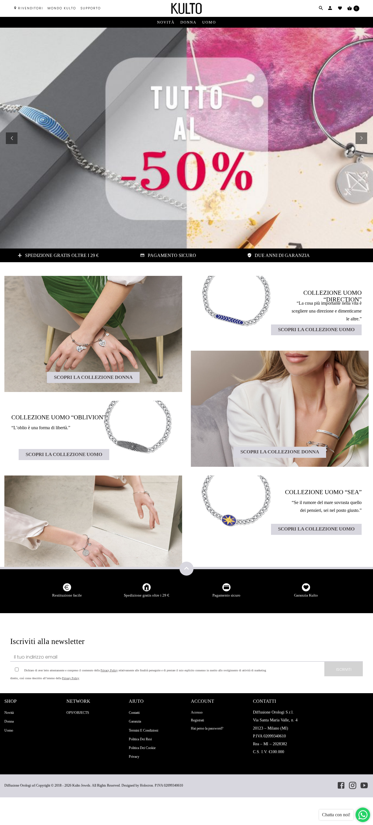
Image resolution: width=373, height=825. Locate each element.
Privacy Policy (109, 670)
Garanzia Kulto (306, 595)
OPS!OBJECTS (77, 712)
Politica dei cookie (142, 748)
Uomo (209, 22)
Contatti (134, 712)
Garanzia (135, 721)
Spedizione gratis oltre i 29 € (146, 595)
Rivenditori (30, 8)
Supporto (90, 8)
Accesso (197, 712)
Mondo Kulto (61, 8)
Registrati (197, 720)
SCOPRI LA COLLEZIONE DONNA (93, 377)
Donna (188, 22)
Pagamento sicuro (226, 595)
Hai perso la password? (207, 728)
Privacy (134, 756)
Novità (166, 22)
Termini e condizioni (143, 730)
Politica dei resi (140, 739)
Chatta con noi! (336, 814)
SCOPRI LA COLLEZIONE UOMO (64, 454)
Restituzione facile (67, 595)
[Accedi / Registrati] (330, 8)
